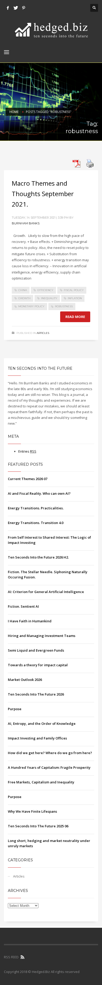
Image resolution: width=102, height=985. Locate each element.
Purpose (14, 709)
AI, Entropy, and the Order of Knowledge (42, 723)
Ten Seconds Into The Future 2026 (36, 694)
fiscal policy (74, 290)
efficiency (45, 290)
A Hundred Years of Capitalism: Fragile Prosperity (49, 767)
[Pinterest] (23, 8)
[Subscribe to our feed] (22, 957)
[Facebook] (8, 8)
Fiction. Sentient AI (23, 606)
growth (24, 298)
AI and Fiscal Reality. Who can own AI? (39, 493)
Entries (27, 451)
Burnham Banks (25, 223)
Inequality (49, 298)
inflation (75, 298)
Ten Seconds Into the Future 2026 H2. (38, 557)
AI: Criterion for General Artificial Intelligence (46, 591)
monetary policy (31, 306)
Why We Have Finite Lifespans (32, 811)
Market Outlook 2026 (25, 679)
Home (14, 112)
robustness (64, 306)
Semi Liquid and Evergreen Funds (36, 650)
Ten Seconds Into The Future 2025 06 (38, 826)
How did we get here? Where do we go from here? (50, 752)
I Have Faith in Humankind (30, 621)
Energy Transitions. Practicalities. (36, 508)
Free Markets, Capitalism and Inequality (41, 782)
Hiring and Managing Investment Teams (41, 635)
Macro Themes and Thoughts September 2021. (43, 193)
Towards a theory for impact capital (38, 665)
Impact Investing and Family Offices (37, 738)
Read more (75, 316)
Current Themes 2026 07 (27, 478)
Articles (43, 333)
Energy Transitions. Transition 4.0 (35, 522)
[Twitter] (16, 8)
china (22, 290)
